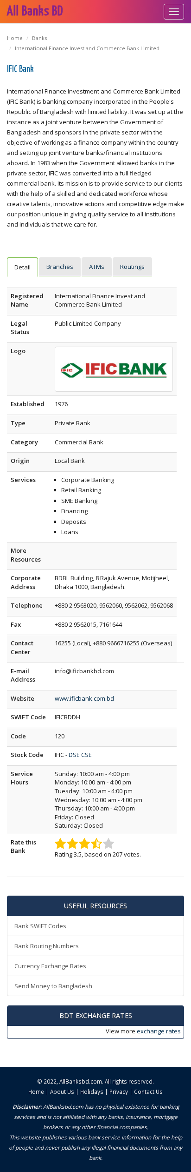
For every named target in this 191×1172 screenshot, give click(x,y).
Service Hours (22, 778)
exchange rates (159, 1031)
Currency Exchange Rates (50, 966)
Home (15, 37)
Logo (18, 351)
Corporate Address (26, 582)
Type (18, 423)
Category (24, 442)
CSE (86, 754)
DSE (74, 754)
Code (18, 736)
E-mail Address (23, 675)
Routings (132, 266)
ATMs (96, 266)
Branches (59, 266)
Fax (16, 624)
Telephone (27, 605)
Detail (22, 267)
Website (22, 698)
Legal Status (20, 327)
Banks (39, 37)
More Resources (26, 554)
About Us (62, 1091)
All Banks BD (35, 11)
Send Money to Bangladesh (53, 986)
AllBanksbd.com (80, 1081)
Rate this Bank (23, 846)
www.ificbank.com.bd (84, 698)
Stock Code (27, 754)
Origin (20, 460)
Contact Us (148, 1091)
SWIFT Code (28, 717)
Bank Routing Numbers (46, 946)
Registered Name (27, 300)
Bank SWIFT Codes (40, 926)
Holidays (91, 1091)
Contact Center (22, 647)
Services (23, 479)
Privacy (118, 1091)
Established (28, 404)
